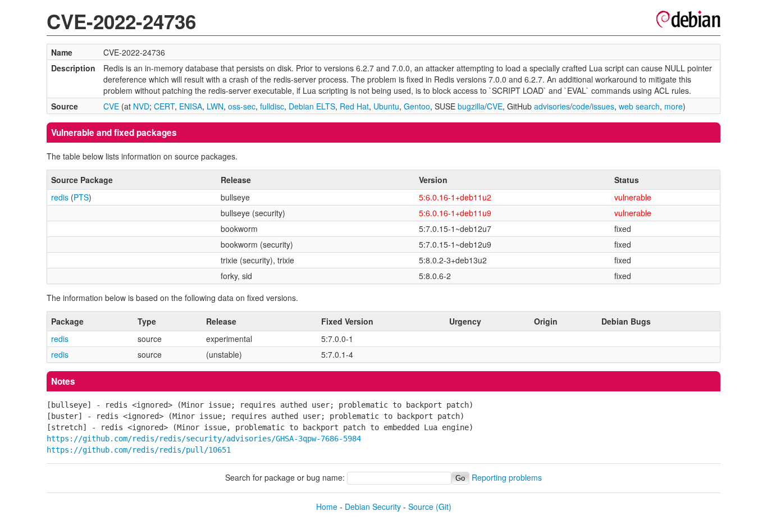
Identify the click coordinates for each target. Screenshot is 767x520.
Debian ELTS (312, 106)
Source (420, 506)
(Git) (443, 506)
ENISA (190, 106)
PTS (81, 197)
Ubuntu (386, 106)
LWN (215, 106)
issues (603, 106)
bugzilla (471, 106)
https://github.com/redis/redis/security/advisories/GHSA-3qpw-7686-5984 (204, 438)
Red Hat (354, 106)
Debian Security (373, 506)
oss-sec (241, 106)
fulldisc (272, 106)
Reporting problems (507, 477)
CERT (164, 106)
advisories (552, 106)
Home (326, 506)
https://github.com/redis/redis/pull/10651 (139, 449)
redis (60, 197)
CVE (111, 106)
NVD (141, 106)
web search (639, 106)
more (673, 106)
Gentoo (417, 106)
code (581, 106)
